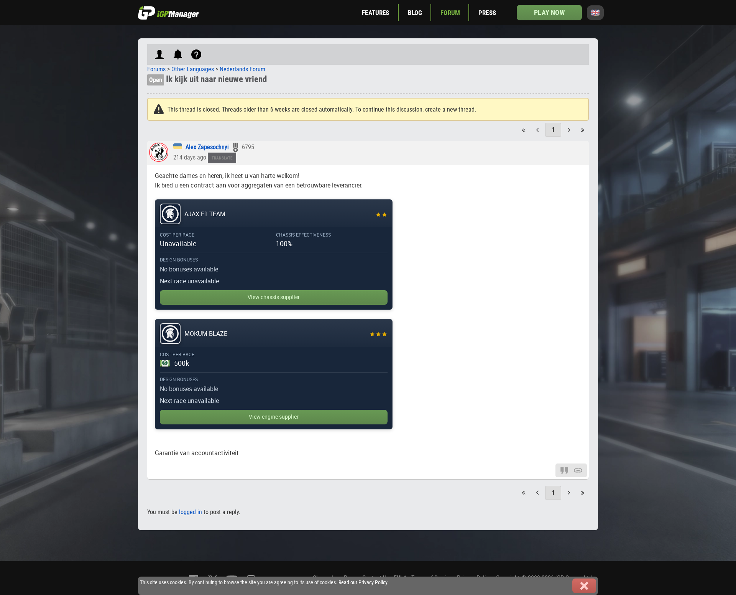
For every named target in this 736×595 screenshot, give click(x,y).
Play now (549, 12)
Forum (450, 12)
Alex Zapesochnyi (207, 147)
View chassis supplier (274, 297)
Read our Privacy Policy (363, 582)
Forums (156, 69)
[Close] (584, 586)
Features (375, 12)
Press (487, 12)
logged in (190, 512)
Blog (415, 12)
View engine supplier (274, 416)
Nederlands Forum (242, 69)
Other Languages (192, 69)
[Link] (578, 469)
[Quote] (564, 469)
